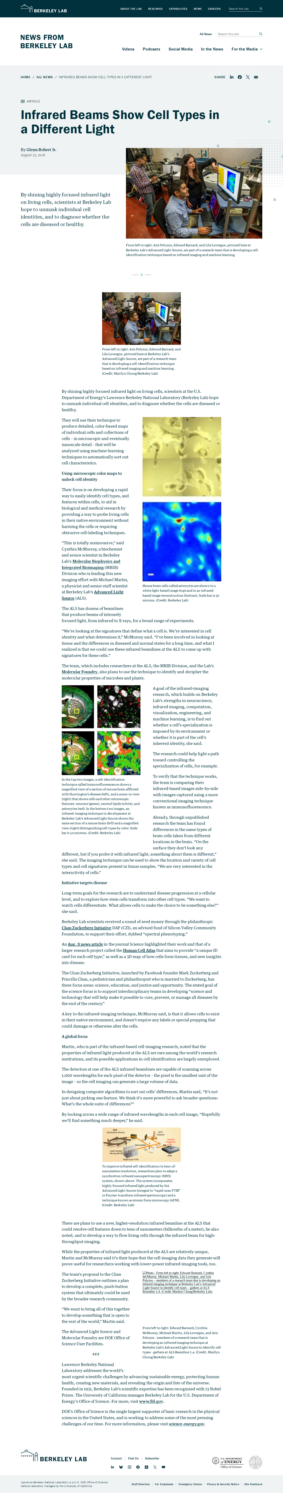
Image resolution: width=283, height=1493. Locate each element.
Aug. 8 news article (85, 944)
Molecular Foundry (79, 671)
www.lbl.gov (151, 1401)
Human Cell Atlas (139, 950)
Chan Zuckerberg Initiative (86, 927)
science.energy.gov (186, 1423)
